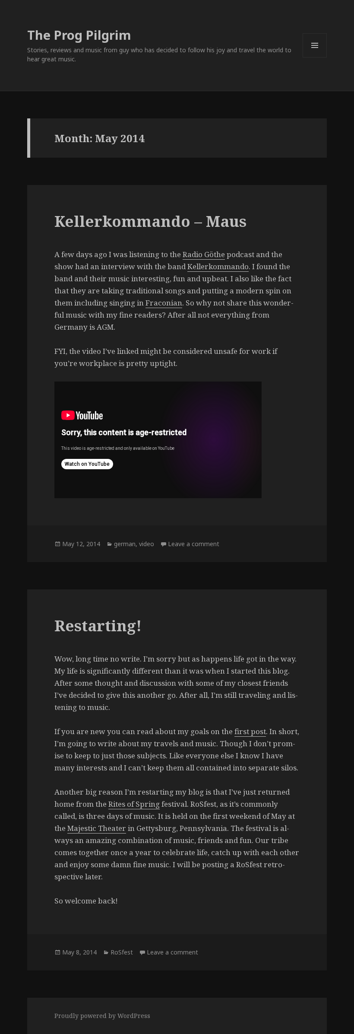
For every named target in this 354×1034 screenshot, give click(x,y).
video (146, 544)
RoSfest (122, 952)
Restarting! (98, 625)
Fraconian (163, 303)
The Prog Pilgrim (79, 34)
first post (250, 731)
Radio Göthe (204, 254)
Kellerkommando (218, 266)
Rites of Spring (134, 804)
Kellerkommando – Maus (150, 221)
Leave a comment (193, 544)
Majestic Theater (96, 828)
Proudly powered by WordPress (102, 1016)
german (125, 544)
